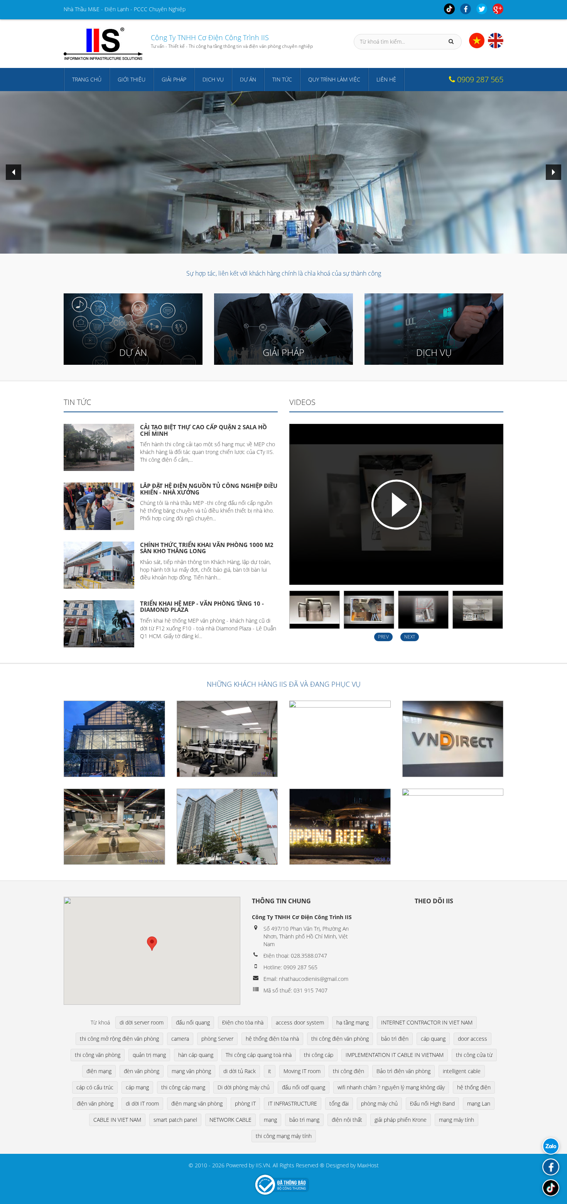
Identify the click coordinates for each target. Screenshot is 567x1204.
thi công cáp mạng (183, 1087)
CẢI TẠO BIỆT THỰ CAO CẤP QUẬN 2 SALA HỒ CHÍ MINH (203, 430)
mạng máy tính (456, 1119)
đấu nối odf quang (303, 1087)
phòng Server (217, 1038)
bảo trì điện (394, 1038)
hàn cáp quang (195, 1054)
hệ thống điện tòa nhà (272, 1038)
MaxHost (368, 1165)
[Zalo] (550, 1146)
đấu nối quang (193, 1022)
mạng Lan (478, 1103)
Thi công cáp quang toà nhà (259, 1054)
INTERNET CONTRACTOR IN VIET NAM (426, 1022)
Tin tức (282, 79)
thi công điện (348, 1071)
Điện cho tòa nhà (242, 1022)
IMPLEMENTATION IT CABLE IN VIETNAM (395, 1054)
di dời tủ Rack (239, 1071)
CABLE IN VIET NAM (117, 1119)
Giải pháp (174, 79)
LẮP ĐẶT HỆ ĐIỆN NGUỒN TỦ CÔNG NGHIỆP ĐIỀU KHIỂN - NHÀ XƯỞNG (208, 489)
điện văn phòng (95, 1103)
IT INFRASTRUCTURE (292, 1103)
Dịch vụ (213, 79)
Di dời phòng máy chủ (244, 1087)
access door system (300, 1022)
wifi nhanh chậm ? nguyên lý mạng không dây (391, 1087)
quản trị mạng (149, 1054)
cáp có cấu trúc (94, 1087)
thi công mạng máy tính (284, 1136)
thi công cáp (318, 1054)
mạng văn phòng (191, 1071)
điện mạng (98, 1071)
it (269, 1071)
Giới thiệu (131, 79)
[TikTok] (550, 1187)
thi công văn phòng (97, 1054)
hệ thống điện (474, 1087)
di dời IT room (142, 1103)
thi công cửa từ (474, 1054)
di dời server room (142, 1022)
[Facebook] (550, 1166)
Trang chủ (86, 79)
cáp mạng (137, 1087)
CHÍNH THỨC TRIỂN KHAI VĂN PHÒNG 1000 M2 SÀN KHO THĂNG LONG (206, 548)
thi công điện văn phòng (340, 1038)
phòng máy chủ (379, 1103)
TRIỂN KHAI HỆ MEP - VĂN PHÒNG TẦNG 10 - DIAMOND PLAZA (202, 606)
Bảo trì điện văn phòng (403, 1071)
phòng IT (245, 1103)
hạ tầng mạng (352, 1022)
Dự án (248, 79)
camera (180, 1038)
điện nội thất (347, 1119)
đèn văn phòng (141, 1071)
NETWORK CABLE (230, 1119)
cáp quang (433, 1038)
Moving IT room (302, 1071)
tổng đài (339, 1103)
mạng (270, 1119)
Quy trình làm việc (334, 79)
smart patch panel (175, 1119)
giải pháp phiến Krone (401, 1119)
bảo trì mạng (304, 1119)
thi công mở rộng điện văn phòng (119, 1038)
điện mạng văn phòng (197, 1103)
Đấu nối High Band (432, 1103)
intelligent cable (462, 1071)
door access (472, 1038)
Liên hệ (386, 79)
